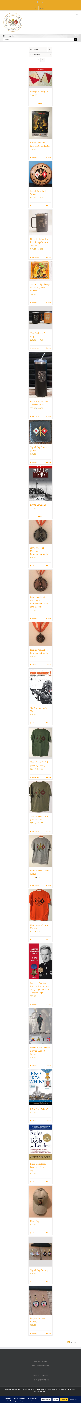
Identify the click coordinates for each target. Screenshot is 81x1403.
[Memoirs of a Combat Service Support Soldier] (41, 1026)
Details (41, 103)
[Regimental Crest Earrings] (41, 1300)
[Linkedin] (42, 2)
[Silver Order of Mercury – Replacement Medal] (41, 532)
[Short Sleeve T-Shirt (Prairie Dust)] (41, 797)
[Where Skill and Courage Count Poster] (41, 123)
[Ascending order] (50, 49)
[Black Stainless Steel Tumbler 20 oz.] (41, 375)
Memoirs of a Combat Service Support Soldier (40, 1050)
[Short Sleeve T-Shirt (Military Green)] (41, 743)
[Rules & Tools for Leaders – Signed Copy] (41, 1142)
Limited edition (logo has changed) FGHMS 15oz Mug (40, 242)
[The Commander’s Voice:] (41, 686)
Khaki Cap (34, 1221)
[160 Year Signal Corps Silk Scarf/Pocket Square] (41, 271)
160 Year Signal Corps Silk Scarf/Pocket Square (40, 287)
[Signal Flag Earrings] (41, 1251)
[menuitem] (35, 8)
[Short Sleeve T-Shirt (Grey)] (41, 851)
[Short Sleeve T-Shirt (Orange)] (41, 905)
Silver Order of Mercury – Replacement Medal (39, 551)
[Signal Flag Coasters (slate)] (41, 432)
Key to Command (38, 505)
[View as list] (42, 60)
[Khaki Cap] (41, 1202)
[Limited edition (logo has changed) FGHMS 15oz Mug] (41, 222)
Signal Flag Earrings (39, 1270)
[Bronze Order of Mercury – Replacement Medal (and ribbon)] (41, 582)
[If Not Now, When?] (41, 1087)
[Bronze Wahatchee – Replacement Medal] (41, 634)
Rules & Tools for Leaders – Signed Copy (38, 1167)
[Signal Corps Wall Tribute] (41, 174)
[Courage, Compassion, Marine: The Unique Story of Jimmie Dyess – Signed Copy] (41, 961)
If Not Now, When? (39, 1109)
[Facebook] (37, 2)
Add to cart (34, 157)
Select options (35, 206)
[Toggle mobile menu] (77, 14)
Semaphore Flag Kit (39, 91)
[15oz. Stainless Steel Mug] (41, 317)
